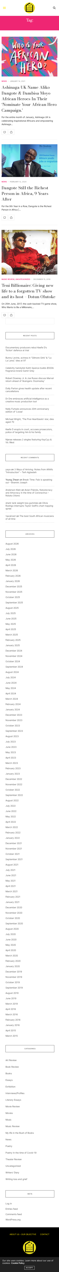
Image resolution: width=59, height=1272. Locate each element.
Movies (9, 1113)
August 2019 (12, 993)
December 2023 (14, 714)
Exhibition (10, 1086)
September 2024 (14, 666)
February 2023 (13, 768)
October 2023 (13, 725)
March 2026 (12, 570)
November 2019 (14, 977)
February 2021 (13, 896)
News (4, 81)
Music (8, 1119)
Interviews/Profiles (15, 1093)
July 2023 (11, 741)
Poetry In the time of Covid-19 (21, 1152)
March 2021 (12, 891)
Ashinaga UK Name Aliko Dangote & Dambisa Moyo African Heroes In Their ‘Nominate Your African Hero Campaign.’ (29, 98)
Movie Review (13, 1106)
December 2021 (14, 843)
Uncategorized (22, 279)
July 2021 (10, 870)
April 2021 (11, 886)
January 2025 (13, 645)
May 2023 (11, 752)
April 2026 (11, 565)
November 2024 (14, 656)
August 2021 (12, 864)
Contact (44, 1234)
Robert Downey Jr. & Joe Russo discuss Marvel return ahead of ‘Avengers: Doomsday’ (30, 379)
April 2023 (11, 757)
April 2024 (11, 693)
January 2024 (13, 709)
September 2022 (14, 795)
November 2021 (14, 848)
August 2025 (12, 608)
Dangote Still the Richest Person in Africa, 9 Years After (25, 193)
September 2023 (14, 731)
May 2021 (11, 880)
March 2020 (12, 955)
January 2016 (13, 1025)
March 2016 (12, 1014)
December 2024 (14, 650)
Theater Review (14, 1159)
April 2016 (11, 1009)
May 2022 (11, 816)
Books (9, 1073)
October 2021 (13, 854)
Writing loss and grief (16, 1179)
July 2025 (11, 613)
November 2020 (14, 912)
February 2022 (13, 832)
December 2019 (14, 971)
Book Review (12, 1066)
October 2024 (13, 661)
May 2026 (11, 559)
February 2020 (13, 961)
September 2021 (14, 859)
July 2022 (11, 805)
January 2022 (13, 838)
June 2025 (11, 618)
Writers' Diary (12, 1172)
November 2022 (14, 784)
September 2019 (14, 987)
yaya (8, 469)
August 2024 (12, 672)
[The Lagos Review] (29, 7)
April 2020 (11, 950)
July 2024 (11, 677)
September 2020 (14, 923)
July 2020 (11, 934)
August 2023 (12, 736)
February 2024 (13, 704)
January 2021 (13, 902)
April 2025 (11, 629)
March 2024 (12, 698)
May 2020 (11, 944)
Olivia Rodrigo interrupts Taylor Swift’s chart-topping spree (29, 506)
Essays (9, 1080)
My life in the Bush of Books (20, 1133)
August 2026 (12, 543)
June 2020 (11, 939)
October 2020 (13, 918)
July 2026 (11, 549)
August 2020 (12, 928)
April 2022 (11, 821)
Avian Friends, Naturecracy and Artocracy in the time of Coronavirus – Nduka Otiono (29, 493)
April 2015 (11, 1030)
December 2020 (14, 907)
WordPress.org (13, 1219)
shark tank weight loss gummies (22, 503)
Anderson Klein (13, 490)
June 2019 (11, 998)
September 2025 (14, 602)
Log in (9, 1203)
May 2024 (11, 688)
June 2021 (11, 875)
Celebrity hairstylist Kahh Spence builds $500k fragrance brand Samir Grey (30, 369)
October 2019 (13, 982)
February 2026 (13, 575)
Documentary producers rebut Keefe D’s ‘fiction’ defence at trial (26, 349)
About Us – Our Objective (23, 1234)
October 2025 (13, 597)
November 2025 (14, 591)
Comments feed (14, 1214)
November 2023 (14, 720)
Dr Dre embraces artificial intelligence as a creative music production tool (27, 400)
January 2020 (13, 966)
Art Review (11, 1060)
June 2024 (11, 682)
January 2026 (13, 581)
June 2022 (11, 811)
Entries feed (12, 1208)
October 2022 (13, 789)
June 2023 (11, 747)
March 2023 (12, 763)
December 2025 (14, 586)
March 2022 (12, 827)
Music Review (8, 279)
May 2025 (11, 624)
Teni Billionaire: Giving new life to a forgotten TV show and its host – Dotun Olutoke (28, 291)
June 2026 (11, 554)
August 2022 (12, 800)
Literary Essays (13, 1099)
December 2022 (14, 779)
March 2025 (12, 634)
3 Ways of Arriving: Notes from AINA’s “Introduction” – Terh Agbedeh (29, 471)
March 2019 (12, 1003)
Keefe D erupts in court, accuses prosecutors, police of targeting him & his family (29, 430)
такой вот (11, 516)
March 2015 (12, 1035)
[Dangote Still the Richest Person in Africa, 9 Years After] (29, 160)
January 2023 (13, 773)
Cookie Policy (17, 1263)
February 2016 (13, 1019)
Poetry (9, 1146)
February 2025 (13, 640)
